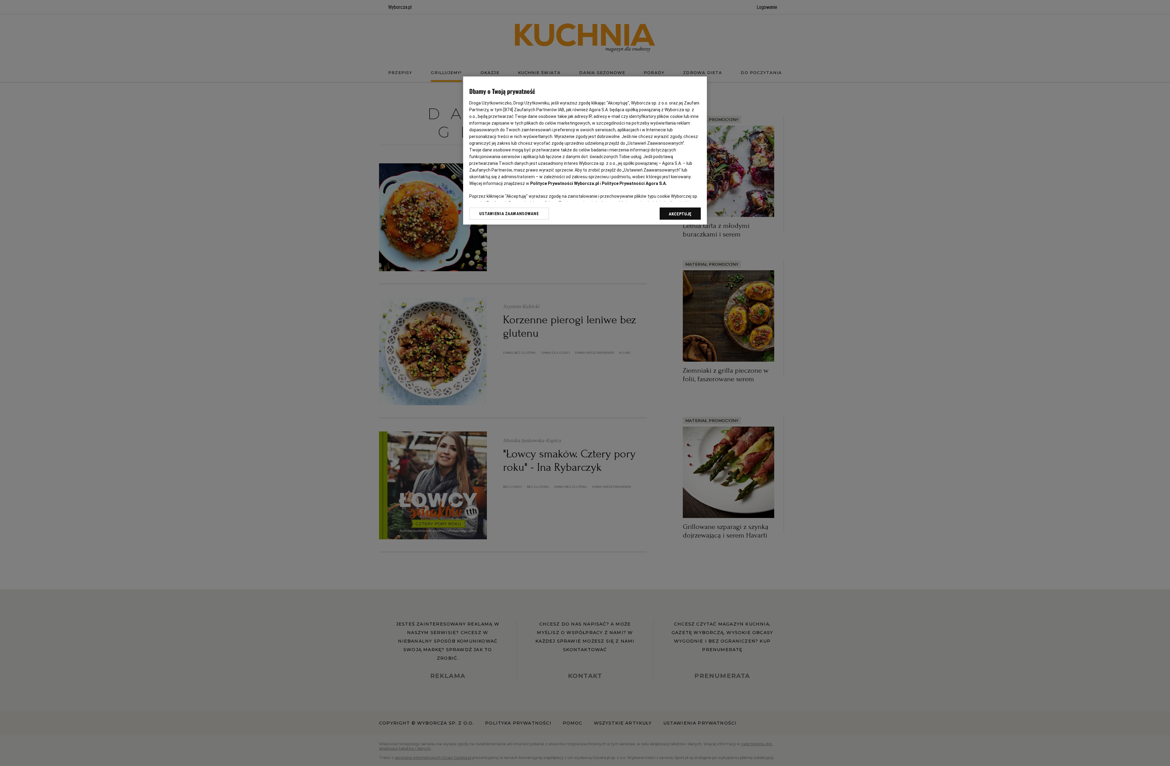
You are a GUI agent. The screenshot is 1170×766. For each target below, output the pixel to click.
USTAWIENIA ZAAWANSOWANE (509, 213)
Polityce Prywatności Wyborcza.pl (564, 183)
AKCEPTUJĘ (680, 213)
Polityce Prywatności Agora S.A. (634, 183)
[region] (585, 150)
